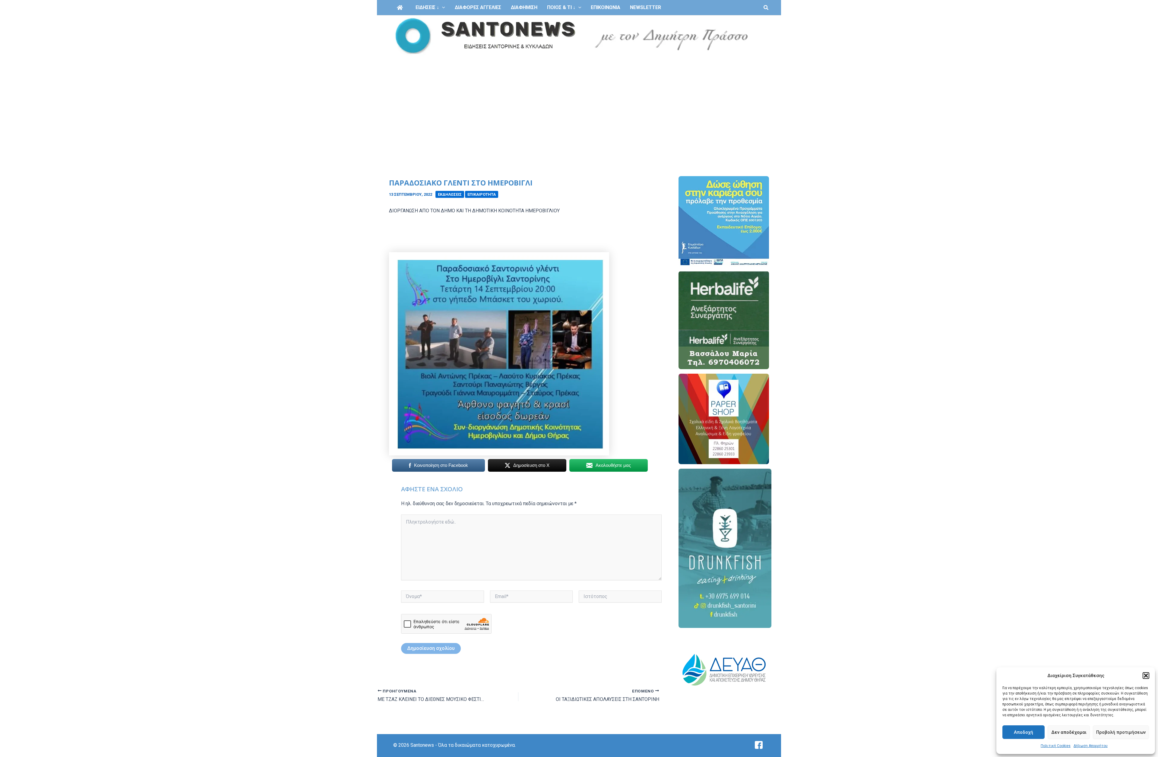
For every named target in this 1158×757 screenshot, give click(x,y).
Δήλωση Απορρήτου (1091, 746)
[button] (1146, 676)
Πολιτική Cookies (1056, 746)
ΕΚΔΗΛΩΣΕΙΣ (450, 194)
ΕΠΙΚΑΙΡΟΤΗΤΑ (481, 194)
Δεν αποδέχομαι (1069, 732)
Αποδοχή (1023, 732)
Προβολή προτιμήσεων (1121, 732)
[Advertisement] (579, 102)
